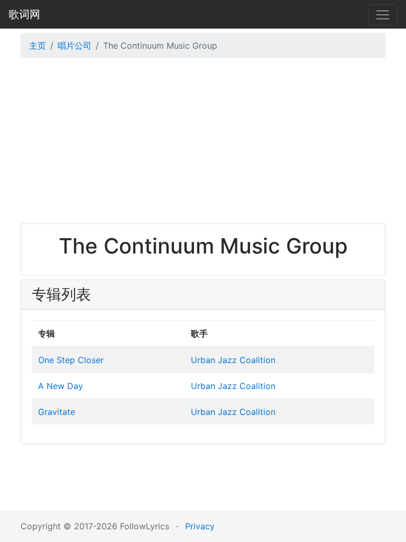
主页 (37, 45)
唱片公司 (74, 45)
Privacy (200, 526)
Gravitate (56, 411)
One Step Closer (71, 360)
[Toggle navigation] (383, 14)
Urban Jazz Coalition (233, 360)
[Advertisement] (203, 143)
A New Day (60, 386)
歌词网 (24, 14)
